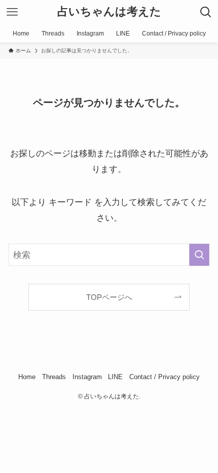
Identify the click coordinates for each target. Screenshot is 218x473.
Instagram (87, 377)
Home (26, 377)
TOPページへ (109, 297)
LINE (115, 377)
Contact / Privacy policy (164, 377)
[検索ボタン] (206, 12)
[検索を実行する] (199, 255)
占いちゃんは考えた (109, 12)
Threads (54, 377)
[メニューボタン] (12, 12)
